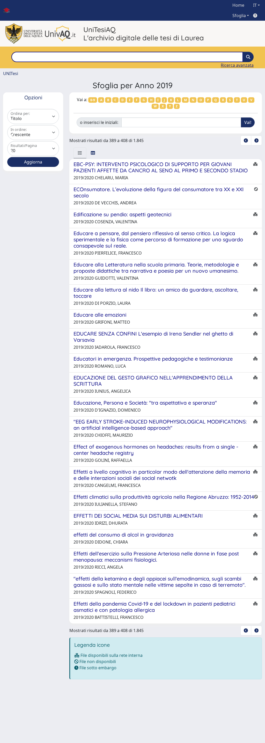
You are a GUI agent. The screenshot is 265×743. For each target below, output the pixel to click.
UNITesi (10, 73)
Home (238, 5)
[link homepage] (8, 10)
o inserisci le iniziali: (99, 122)
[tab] (79, 152)
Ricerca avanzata (237, 65)
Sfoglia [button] (239, 15)
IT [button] (255, 5)
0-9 (92, 100)
